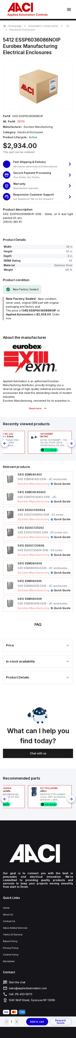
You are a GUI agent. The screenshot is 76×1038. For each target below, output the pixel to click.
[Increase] (17, 1022)
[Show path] (67, 25)
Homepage (15, 25)
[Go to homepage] (38, 853)
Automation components (43, 25)
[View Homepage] (27, 9)
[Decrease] (6, 1022)
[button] (38, 164)
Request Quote (60, 1021)
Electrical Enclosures (22, 29)
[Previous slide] (4, 443)
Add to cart (37, 1021)
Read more (35, 408)
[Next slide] (71, 443)
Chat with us (38, 753)
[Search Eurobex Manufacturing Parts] (30, 373)
